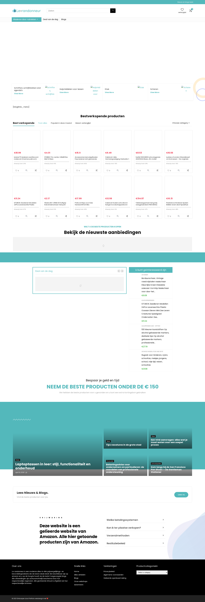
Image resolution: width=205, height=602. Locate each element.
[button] (135, 520)
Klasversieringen (148, 300)
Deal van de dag (50, 19)
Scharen (145, 275)
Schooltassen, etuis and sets (152, 351)
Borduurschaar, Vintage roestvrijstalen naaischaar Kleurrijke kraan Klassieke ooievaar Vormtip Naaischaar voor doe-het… (155, 285)
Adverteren (78, 585)
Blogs (63, 19)
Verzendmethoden (118, 535)
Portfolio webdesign (36, 598)
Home (76, 571)
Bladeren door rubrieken (24, 19)
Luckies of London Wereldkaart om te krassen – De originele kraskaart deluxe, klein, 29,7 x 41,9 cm (178, 160)
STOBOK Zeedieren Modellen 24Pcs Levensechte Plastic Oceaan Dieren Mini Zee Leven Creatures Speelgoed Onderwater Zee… (156, 310)
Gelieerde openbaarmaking (115, 578)
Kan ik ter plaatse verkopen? (124, 527)
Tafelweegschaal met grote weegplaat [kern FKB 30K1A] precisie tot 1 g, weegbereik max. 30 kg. (146, 206)
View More (18, 93)
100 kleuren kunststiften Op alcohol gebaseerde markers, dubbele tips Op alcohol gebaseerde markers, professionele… (155, 336)
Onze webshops (80, 581)
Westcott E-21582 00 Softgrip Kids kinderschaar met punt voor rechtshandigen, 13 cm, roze (55, 206)
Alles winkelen (79, 575)
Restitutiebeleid (116, 543)
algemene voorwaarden (113, 575)
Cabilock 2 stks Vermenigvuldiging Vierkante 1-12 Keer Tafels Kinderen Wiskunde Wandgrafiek (117, 160)
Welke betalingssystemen (122, 520)
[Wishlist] (182, 10)
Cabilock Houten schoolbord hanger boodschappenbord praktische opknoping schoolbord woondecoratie (116, 206)
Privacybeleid (109, 571)
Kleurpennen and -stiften (151, 326)
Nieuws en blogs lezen (185, 2)
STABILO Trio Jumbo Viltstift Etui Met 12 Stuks (56, 158)
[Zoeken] (113, 10)
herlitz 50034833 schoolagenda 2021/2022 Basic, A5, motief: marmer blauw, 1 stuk (148, 159)
